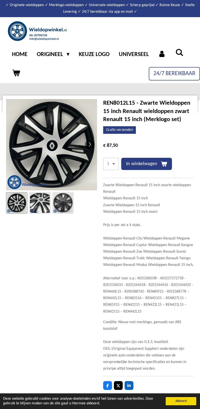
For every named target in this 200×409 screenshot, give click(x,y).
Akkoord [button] (181, 401)
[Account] (162, 54)
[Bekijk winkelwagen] (16, 73)
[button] (16, 203)
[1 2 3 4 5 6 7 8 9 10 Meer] (111, 164)
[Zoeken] (179, 53)
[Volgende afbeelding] (90, 145)
